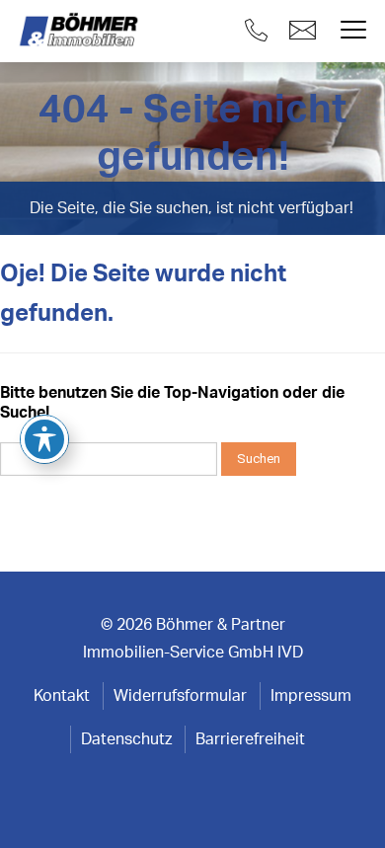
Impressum (310, 696)
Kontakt (62, 696)
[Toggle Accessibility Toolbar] (44, 439)
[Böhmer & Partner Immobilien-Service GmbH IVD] (81, 30)
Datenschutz (126, 739)
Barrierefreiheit (250, 739)
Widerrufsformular (180, 696)
